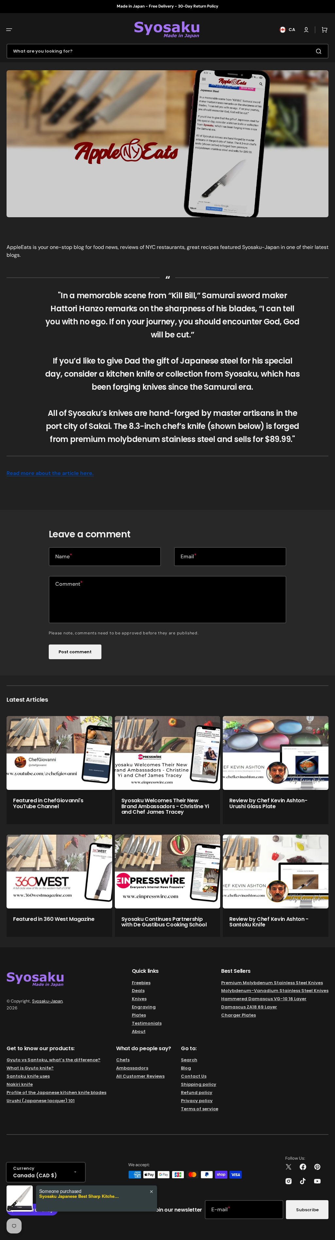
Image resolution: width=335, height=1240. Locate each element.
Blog (186, 1068)
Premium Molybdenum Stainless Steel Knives (272, 983)
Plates (139, 1015)
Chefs (123, 1060)
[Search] (319, 51)
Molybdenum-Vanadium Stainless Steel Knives (274, 990)
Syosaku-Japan (47, 1001)
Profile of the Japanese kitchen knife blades (56, 1092)
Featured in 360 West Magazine (54, 919)
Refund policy (196, 1092)
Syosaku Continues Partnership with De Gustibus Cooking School (164, 922)
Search (189, 1060)
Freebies (141, 983)
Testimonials (147, 1023)
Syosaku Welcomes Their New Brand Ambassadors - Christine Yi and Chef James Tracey (165, 806)
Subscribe (307, 1210)
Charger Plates (238, 1015)
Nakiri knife (20, 1084)
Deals (138, 990)
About (139, 1031)
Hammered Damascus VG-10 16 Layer (264, 999)
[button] (9, 30)
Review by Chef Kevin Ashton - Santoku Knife (269, 922)
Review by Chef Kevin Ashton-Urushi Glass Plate (268, 803)
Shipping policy (198, 1084)
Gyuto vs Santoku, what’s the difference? (53, 1060)
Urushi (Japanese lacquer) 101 (41, 1101)
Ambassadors (132, 1068)
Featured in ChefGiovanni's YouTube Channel (48, 803)
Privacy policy (197, 1101)
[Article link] (59, 770)
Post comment (75, 652)
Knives (139, 999)
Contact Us (193, 1076)
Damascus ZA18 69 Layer (249, 1007)
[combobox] (167, 51)
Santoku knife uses (28, 1076)
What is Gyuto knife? (30, 1068)
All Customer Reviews (140, 1076)
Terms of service (199, 1109)
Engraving (144, 1007)
